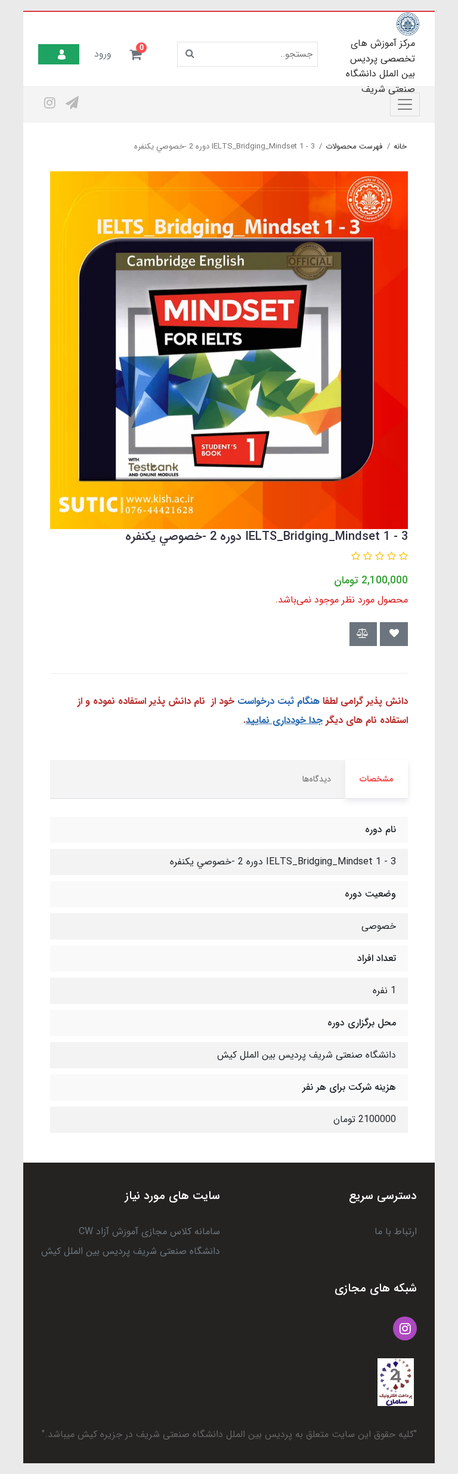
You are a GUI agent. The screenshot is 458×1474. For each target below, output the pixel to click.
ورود (103, 54)
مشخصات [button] (377, 779)
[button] (135, 54)
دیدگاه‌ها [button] (316, 779)
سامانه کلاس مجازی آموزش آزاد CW (149, 1231)
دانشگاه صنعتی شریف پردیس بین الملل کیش (130, 1251)
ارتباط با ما (396, 1231)
